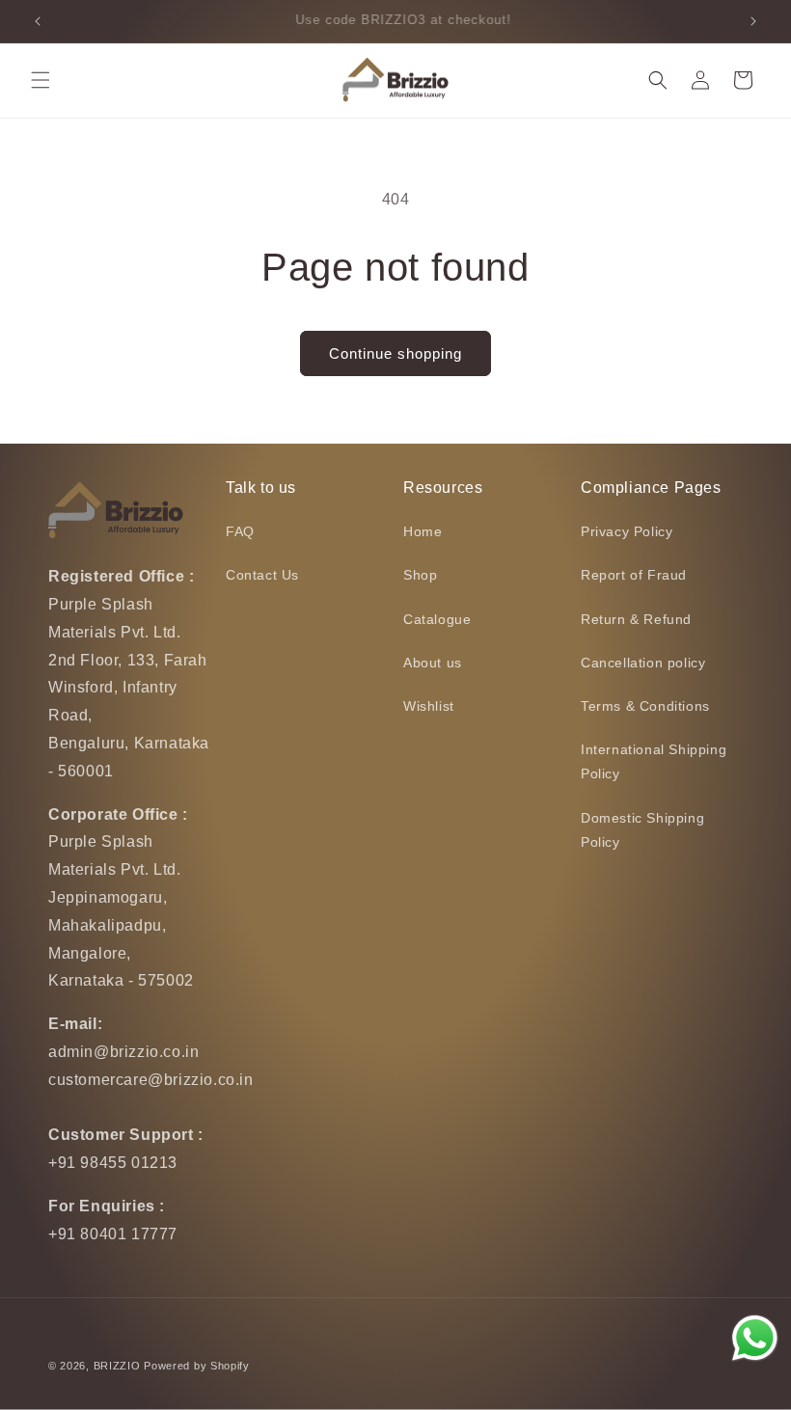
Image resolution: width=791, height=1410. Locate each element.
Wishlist (428, 706)
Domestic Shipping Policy (642, 830)
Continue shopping (395, 353)
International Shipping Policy (653, 761)
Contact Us (262, 575)
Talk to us (261, 487)
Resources (442, 487)
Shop (420, 575)
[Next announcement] (753, 21)
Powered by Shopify (197, 1365)
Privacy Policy (626, 531)
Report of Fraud (634, 575)
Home (422, 531)
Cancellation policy (643, 662)
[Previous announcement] (37, 21)
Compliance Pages (651, 487)
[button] (40, 80)
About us (432, 662)
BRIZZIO (117, 1365)
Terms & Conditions (645, 706)
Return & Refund (636, 619)
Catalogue (437, 619)
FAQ (240, 531)
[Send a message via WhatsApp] (754, 1338)
